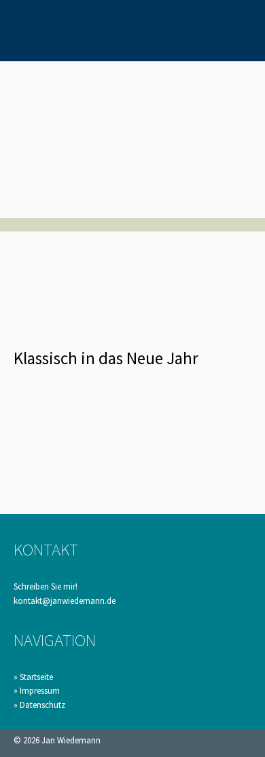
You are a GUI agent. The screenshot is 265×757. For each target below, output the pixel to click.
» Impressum (37, 690)
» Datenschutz (39, 705)
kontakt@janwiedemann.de (65, 601)
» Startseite (33, 677)
